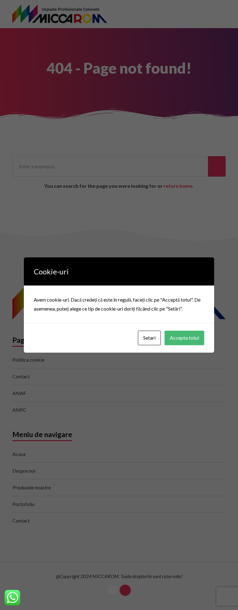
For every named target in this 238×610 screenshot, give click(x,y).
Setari (149, 338)
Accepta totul (184, 338)
